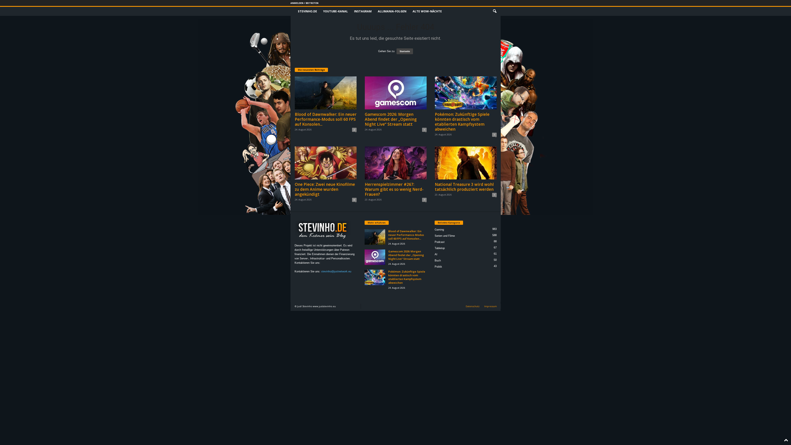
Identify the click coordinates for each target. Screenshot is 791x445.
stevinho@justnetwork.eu (336, 271)
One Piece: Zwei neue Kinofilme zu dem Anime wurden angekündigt (325, 189)
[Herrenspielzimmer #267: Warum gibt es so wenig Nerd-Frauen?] (396, 162)
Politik (438, 266)
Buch (438, 260)
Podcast (440, 242)
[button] (494, 11)
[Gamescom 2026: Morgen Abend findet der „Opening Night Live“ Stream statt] (396, 92)
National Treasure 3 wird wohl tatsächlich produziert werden (464, 187)
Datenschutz (473, 306)
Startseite (405, 51)
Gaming (439, 229)
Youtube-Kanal (335, 11)
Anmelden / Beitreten (304, 3)
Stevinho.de (307, 11)
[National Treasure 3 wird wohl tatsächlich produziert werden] (466, 162)
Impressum (490, 306)
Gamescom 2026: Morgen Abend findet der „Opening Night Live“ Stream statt (391, 119)
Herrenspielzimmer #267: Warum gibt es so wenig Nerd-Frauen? (394, 189)
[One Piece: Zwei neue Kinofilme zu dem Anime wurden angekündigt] (326, 162)
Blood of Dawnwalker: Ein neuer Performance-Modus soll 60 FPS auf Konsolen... (326, 119)
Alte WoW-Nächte (427, 11)
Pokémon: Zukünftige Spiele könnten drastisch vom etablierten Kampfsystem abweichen (462, 122)
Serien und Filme (445, 235)
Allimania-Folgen (392, 11)
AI (436, 254)
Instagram (363, 11)
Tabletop (440, 248)
